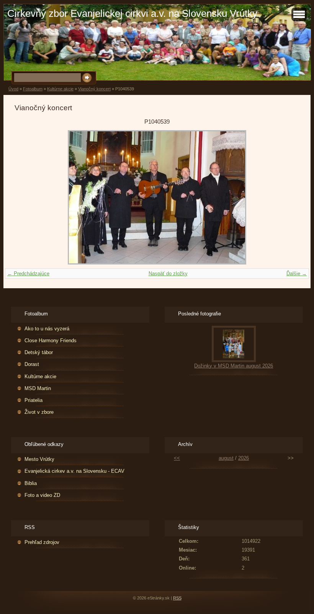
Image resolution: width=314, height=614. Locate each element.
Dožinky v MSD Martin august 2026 (233, 366)
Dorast (32, 364)
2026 (243, 458)
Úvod (13, 89)
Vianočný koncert (94, 89)
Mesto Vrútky (39, 459)
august (226, 458)
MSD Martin (38, 388)
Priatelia (34, 400)
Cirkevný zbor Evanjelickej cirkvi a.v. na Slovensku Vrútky (132, 13)
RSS (177, 598)
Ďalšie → (296, 273)
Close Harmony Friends (51, 340)
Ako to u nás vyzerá (47, 328)
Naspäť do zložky (168, 273)
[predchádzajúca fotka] (27, 197)
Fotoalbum (33, 89)
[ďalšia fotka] (287, 197)
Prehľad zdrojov (42, 542)
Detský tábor (39, 352)
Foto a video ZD (42, 495)
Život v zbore (39, 412)
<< (177, 458)
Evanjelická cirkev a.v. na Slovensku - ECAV (74, 471)
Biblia (31, 483)
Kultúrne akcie (60, 89)
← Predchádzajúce (28, 273)
